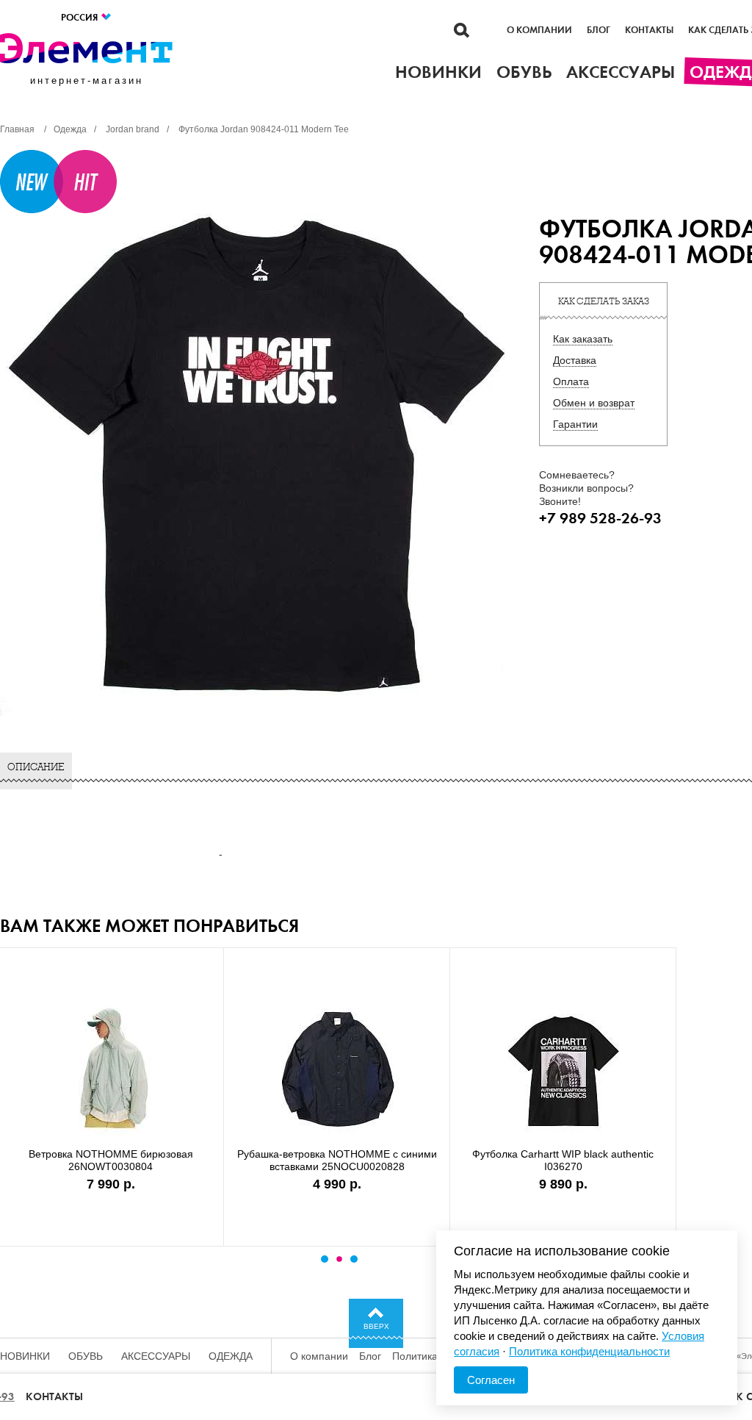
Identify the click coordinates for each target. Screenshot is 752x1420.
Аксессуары (155, 1356)
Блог (598, 30)
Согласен (491, 1380)
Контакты (649, 30)
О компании (539, 30)
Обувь (85, 1356)
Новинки (25, 1356)
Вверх (376, 1326)
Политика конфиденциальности (589, 1351)
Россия (80, 17)
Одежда (231, 1356)
